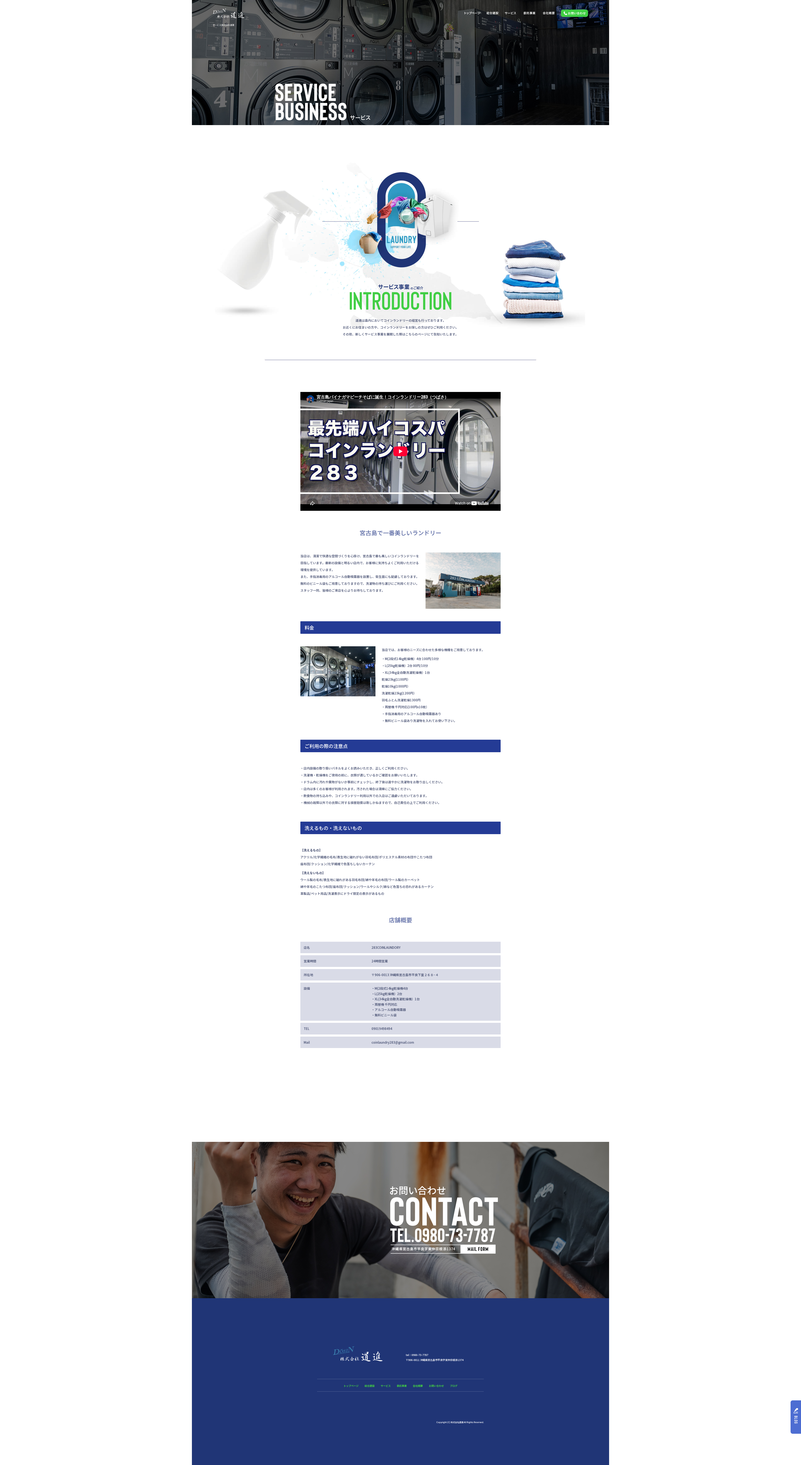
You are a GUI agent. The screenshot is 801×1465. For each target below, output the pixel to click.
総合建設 (492, 13)
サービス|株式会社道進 (223, 24)
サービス (511, 13)
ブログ (453, 1385)
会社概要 (548, 13)
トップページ (472, 13)
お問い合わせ (573, 13)
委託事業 (529, 13)
